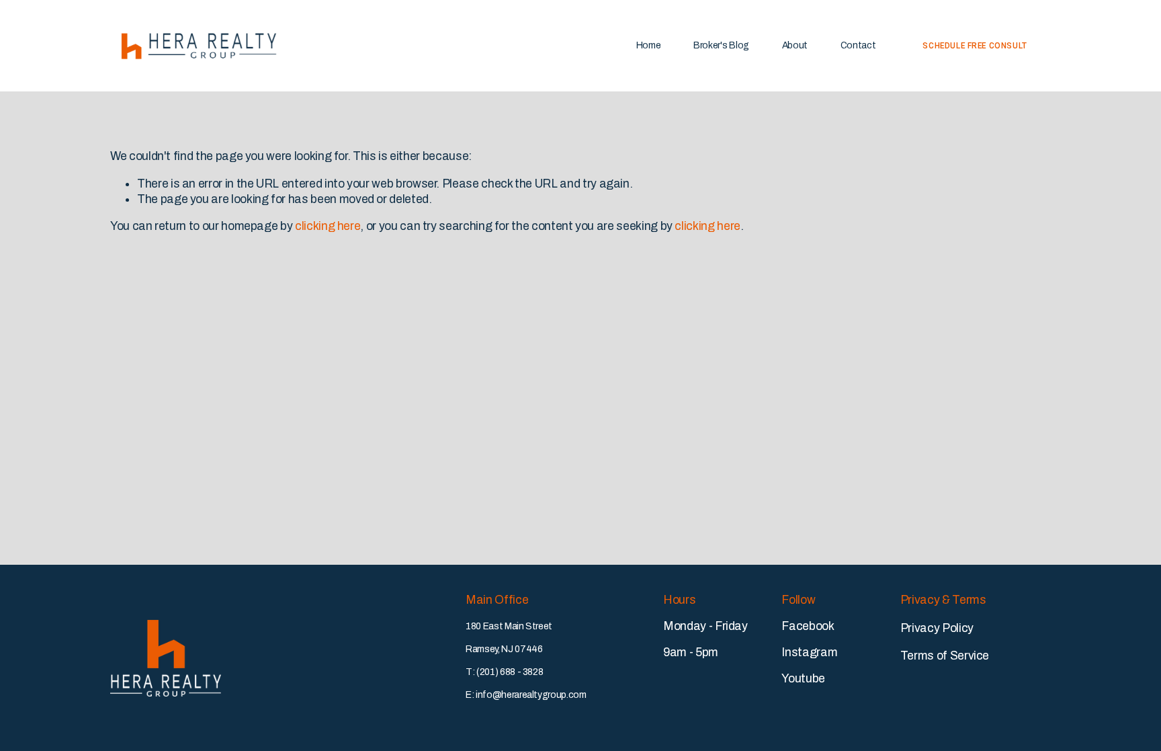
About (795, 45)
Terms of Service (944, 655)
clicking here (327, 226)
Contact (858, 45)
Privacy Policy (937, 628)
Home (648, 45)
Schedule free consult (974, 45)
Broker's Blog (721, 45)
